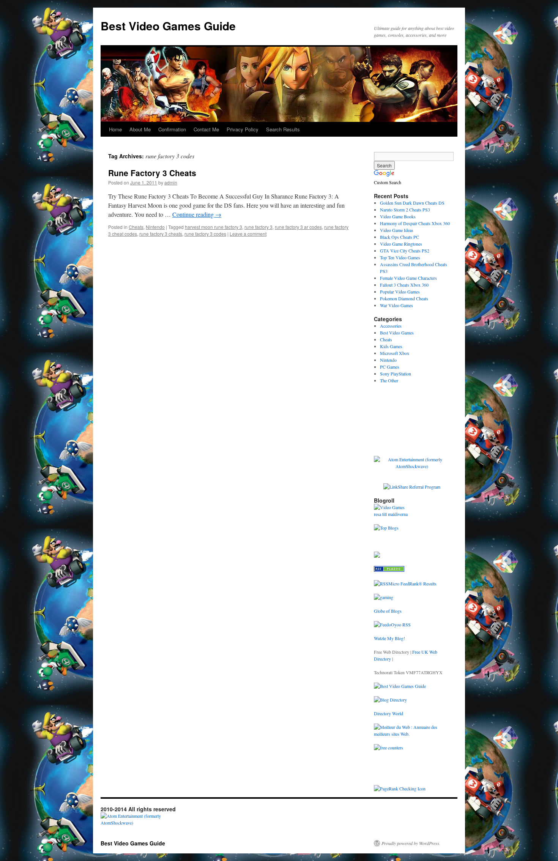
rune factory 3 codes (205, 233)
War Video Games (396, 305)
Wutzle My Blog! (389, 638)
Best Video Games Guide (168, 25)
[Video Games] (389, 507)
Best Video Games (397, 333)
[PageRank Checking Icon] (400, 788)
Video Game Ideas (396, 230)
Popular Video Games (400, 292)
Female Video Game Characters (408, 278)
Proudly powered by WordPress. (410, 843)
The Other (389, 380)
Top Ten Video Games (400, 257)
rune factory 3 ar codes (298, 227)
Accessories (391, 326)
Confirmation (172, 129)
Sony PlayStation (395, 374)
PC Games (389, 367)
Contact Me (206, 129)
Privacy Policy (243, 129)
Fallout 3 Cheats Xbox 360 (404, 285)
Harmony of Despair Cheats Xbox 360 (415, 223)
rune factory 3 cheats (160, 233)
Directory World (388, 713)
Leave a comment (248, 233)
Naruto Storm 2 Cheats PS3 (405, 210)
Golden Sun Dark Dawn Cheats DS (412, 203)
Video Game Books (398, 216)
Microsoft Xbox (394, 353)
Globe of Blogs (388, 611)
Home (115, 129)
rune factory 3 (258, 227)
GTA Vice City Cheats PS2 (404, 251)
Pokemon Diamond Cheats (404, 298)
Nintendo (155, 227)
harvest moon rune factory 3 (213, 227)
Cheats (136, 227)
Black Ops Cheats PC (399, 237)
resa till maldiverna (391, 514)
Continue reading (196, 214)
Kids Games (391, 346)
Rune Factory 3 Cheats (152, 172)
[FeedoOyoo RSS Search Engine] (392, 624)
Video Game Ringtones (401, 244)
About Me (140, 129)
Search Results (283, 129)
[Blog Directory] (390, 700)
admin (170, 182)
